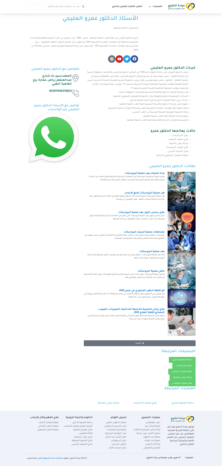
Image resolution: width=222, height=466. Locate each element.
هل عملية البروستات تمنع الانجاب (144, 193)
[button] (140, 343)
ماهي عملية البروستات (151, 271)
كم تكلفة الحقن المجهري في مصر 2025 (142, 290)
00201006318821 (60, 91)
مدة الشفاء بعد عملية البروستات (145, 173)
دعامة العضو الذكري (182, 403)
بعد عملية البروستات (152, 251)
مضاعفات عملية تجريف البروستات (144, 232)
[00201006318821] (75, 93)
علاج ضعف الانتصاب (145, 403)
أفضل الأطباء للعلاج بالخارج (127, 6)
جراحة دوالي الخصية (109, 403)
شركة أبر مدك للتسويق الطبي (50, 458)
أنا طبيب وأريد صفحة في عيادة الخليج (163, 458)
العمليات (157, 6)
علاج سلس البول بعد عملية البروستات (141, 212)
